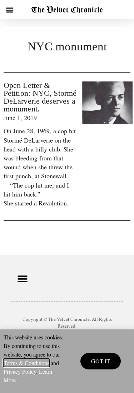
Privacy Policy (20, 371)
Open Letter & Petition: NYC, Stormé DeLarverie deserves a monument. (40, 97)
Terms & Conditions (26, 363)
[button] (9, 9)
